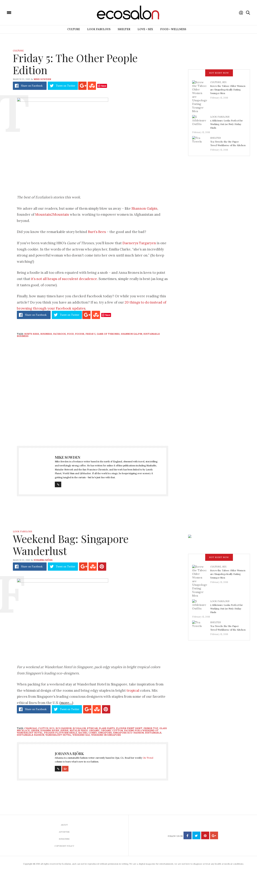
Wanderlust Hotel (58, 734)
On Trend (148, 757)
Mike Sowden (42, 79)
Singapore (105, 732)
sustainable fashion (30, 734)
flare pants (107, 728)
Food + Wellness (173, 29)
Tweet (65, 85)
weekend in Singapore (106, 734)
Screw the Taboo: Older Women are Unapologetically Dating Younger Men (227, 89)
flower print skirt (129, 728)
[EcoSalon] (33, 12)
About (64, 825)
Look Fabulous (98, 29)
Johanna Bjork (49, 730)
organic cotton (112, 730)
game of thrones (108, 333)
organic (94, 730)
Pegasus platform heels (60, 732)
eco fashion (63, 728)
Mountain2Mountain (52, 214)
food (70, 333)
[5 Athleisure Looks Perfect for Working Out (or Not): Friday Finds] (201, 121)
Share (32, 85)
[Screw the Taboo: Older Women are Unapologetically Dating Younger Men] (201, 96)
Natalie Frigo (79, 730)
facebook (59, 333)
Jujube (64, 730)
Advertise (64, 832)
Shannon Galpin (144, 208)
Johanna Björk (43, 560)
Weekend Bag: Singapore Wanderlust (70, 545)
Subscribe (64, 839)
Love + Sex (145, 29)
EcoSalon (79, 728)
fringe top (151, 728)
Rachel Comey (87, 732)
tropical (132, 690)
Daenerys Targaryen (139, 243)
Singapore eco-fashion (128, 732)
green (35, 730)
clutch (43, 728)
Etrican (92, 728)
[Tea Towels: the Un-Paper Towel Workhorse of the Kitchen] (201, 142)
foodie (79, 333)
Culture (73, 29)
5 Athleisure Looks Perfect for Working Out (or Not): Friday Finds (226, 124)
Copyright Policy (64, 846)
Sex (224, 82)
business (46, 333)
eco (51, 728)
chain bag (30, 728)
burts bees (31, 333)
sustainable (153, 732)
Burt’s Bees (97, 232)
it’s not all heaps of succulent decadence (64, 279)
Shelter (124, 29)
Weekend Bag (81, 734)
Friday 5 (91, 333)
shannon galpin (131, 333)
